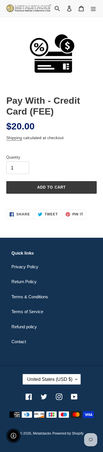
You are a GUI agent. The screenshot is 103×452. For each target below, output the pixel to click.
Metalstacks (42, 433)
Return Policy (24, 281)
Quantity (13, 157)
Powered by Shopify (68, 433)
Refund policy (24, 326)
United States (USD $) (49, 379)
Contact (18, 341)
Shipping (14, 137)
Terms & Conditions (29, 296)
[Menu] (93, 8)
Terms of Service (27, 311)
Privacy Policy (24, 266)
